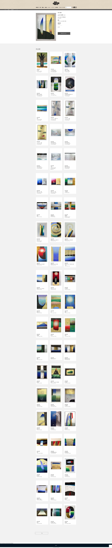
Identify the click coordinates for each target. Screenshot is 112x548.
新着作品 (37, 7)
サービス (49, 7)
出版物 (46, 7)
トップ (5, 9)
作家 (40, 7)
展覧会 (43, 7)
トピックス (53, 7)
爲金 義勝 (12, 9)
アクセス (60, 7)
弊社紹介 (57, 7)
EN (64, 7)
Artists (8, 9)
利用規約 (56, 545)
